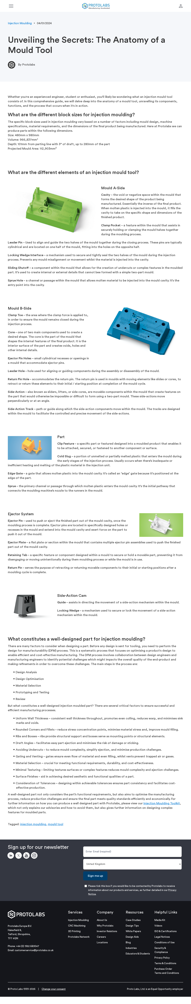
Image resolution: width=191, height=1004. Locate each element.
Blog (128, 942)
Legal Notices (162, 937)
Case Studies (133, 920)
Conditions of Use (164, 942)
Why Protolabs (105, 925)
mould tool (55, 824)
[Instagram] (34, 856)
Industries (131, 948)
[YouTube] (27, 856)
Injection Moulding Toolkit (161, 803)
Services (75, 912)
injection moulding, (33, 824)
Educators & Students (138, 953)
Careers (101, 937)
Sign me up (95, 875)
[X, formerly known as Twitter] (19, 856)
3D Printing (74, 931)
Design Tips (132, 925)
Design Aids (132, 937)
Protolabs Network (79, 937)
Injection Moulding (20, 23)
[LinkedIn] (11, 856)
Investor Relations (107, 931)
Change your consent (54, 989)
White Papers (133, 931)
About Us (102, 920)
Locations (102, 942)
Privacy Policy (162, 958)
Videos (158, 925)
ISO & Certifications (165, 931)
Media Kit (159, 920)
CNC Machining (76, 925)
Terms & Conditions (165, 963)
